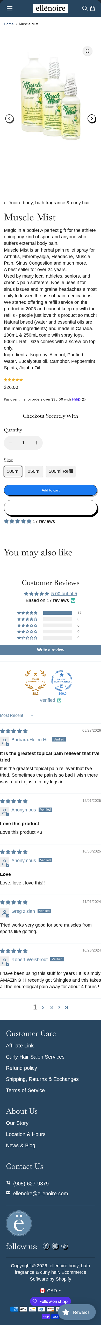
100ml (13, 471)
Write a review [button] (50, 650)
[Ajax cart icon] (92, 8)
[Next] (92, 118)
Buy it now (50, 508)
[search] (85, 8)
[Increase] (36, 443)
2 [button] (43, 1007)
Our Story (17, 1123)
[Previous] (9, 118)
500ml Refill (61, 471)
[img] (13, 731)
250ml (34, 471)
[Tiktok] (64, 1246)
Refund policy (21, 1068)
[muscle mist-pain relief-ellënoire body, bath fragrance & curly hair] (87, 51)
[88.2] (35, 680)
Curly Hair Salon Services (35, 1057)
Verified (47, 700)
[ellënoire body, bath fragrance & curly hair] (50, 8)
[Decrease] (10, 443)
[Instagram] (55, 1246)
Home (9, 24)
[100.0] (61, 680)
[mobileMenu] (9, 8)
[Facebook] (46, 1246)
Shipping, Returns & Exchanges (42, 1079)
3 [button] (51, 1007)
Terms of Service (25, 1090)
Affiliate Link (20, 1045)
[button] (18, 521)
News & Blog (20, 1145)
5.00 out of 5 (64, 593)
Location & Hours (26, 1134)
